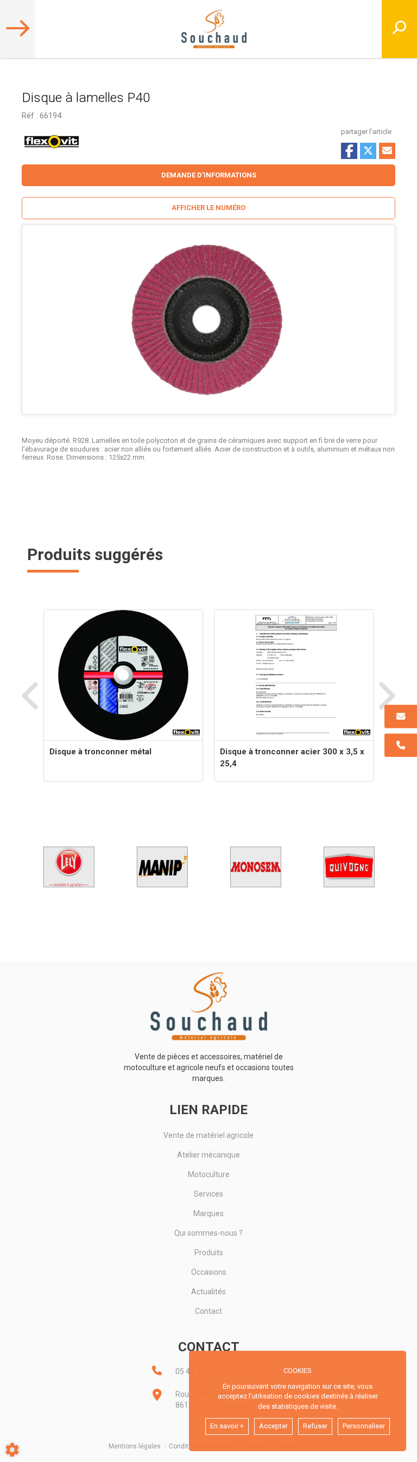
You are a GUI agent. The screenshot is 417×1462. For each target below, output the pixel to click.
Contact (208, 1311)
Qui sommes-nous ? (208, 1233)
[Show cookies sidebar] (12, 1450)
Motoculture (209, 1174)
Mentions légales (135, 1446)
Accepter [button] (273, 1426)
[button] (208, 208)
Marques (208, 1213)
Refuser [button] (315, 1426)
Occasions (208, 1272)
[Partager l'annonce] (387, 151)
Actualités (208, 1291)
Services (208, 1194)
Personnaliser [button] (364, 1426)
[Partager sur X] (368, 151)
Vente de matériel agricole (208, 1135)
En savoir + (227, 1426)
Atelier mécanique (208, 1154)
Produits (208, 1252)
